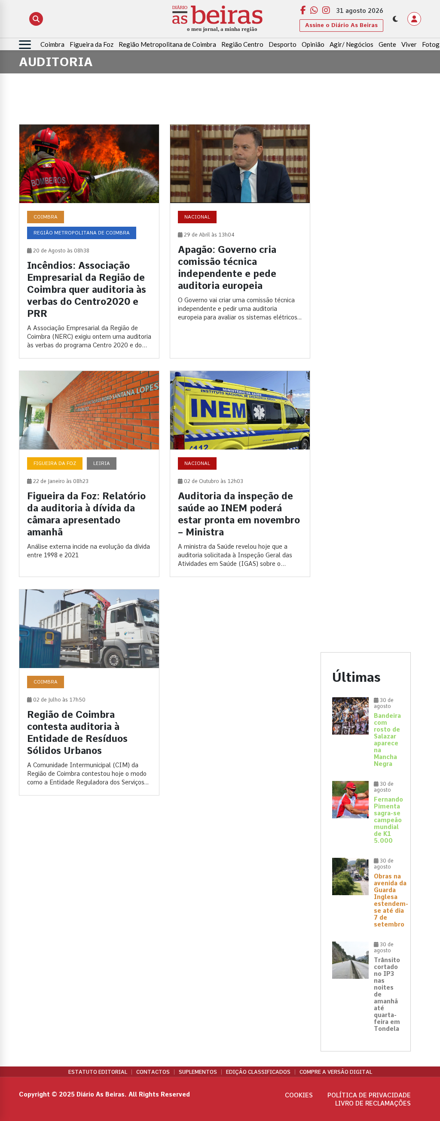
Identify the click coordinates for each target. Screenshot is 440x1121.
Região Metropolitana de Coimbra (167, 44)
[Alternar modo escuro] (395, 19)
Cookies (299, 1095)
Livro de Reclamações (373, 1103)
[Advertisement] (366, 253)
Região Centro (242, 44)
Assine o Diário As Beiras (341, 25)
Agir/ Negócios (351, 44)
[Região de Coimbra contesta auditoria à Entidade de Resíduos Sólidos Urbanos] (89, 692)
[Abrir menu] (25, 44)
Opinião (313, 44)
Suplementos (198, 1072)
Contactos (153, 1072)
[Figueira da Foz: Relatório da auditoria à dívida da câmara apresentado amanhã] (89, 474)
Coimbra (52, 44)
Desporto (282, 44)
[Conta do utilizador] (414, 19)
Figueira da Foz (91, 44)
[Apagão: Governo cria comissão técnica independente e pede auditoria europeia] (240, 241)
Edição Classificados (258, 1072)
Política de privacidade (369, 1095)
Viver (409, 44)
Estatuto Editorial (97, 1072)
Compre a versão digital (335, 1072)
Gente (387, 44)
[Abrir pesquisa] (36, 19)
